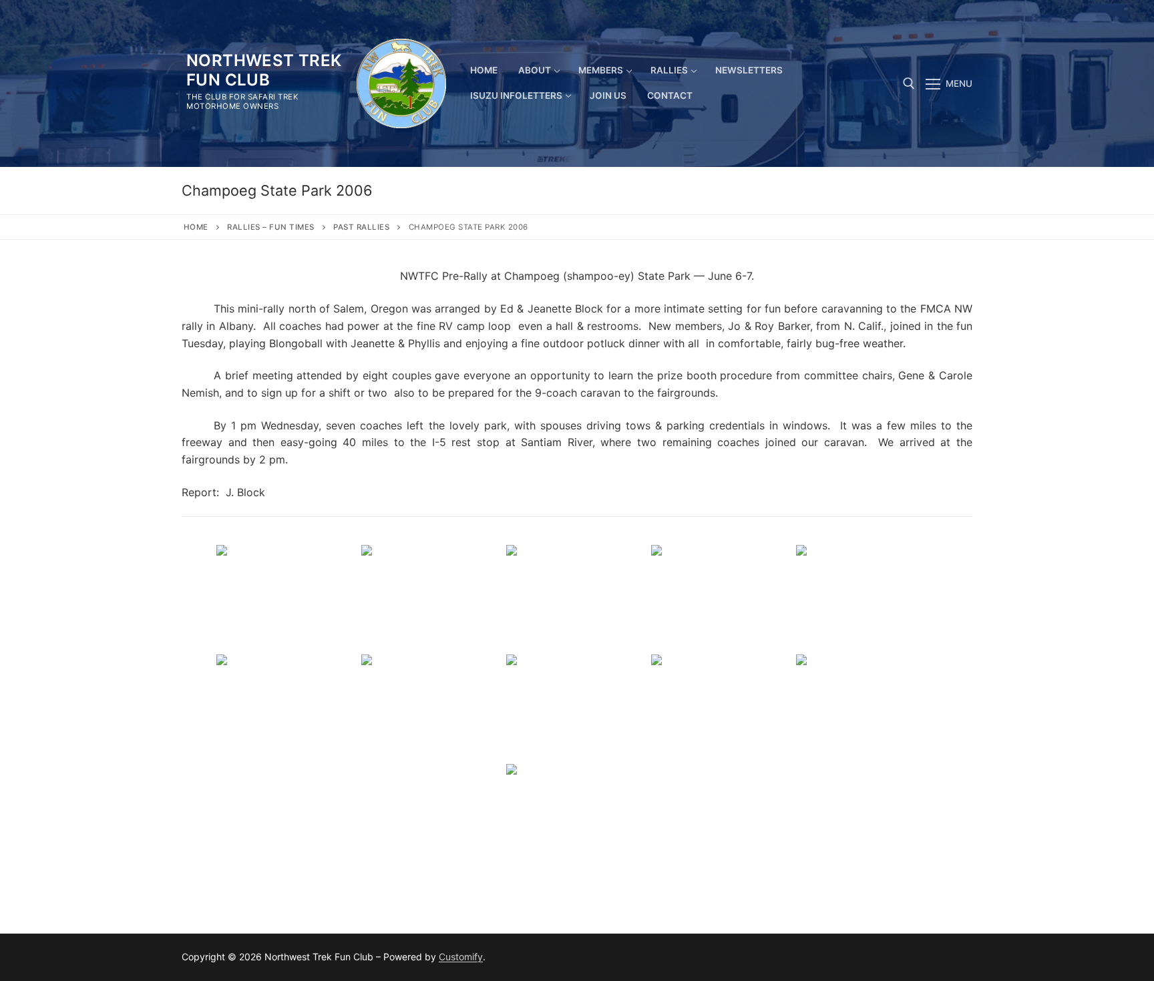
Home (196, 227)
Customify (461, 956)
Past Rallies (361, 227)
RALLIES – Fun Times (271, 227)
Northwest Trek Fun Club (264, 70)
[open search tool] (909, 83)
